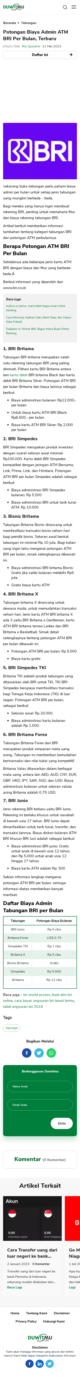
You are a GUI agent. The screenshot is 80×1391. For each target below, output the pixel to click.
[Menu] (74, 7)
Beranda (10, 23)
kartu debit (18, 375)
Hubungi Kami (54, 1321)
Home (14, 1313)
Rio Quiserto (31, 46)
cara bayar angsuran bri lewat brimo (44, 1000)
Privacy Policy (26, 1321)
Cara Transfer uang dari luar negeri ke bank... (32, 1253)
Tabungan (28, 23)
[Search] (65, 6)
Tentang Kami (36, 1313)
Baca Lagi (14, 1287)
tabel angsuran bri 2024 (23, 1006)
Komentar (41, 1264)
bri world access (36, 994)
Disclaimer (62, 1313)
